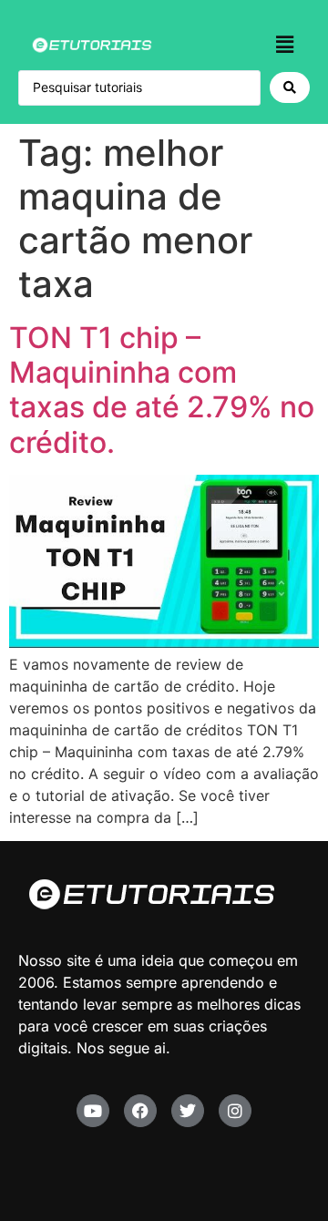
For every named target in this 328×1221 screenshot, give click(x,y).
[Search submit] (290, 87)
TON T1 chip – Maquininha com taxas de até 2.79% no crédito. (161, 390)
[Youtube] (93, 1110)
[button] (285, 44)
